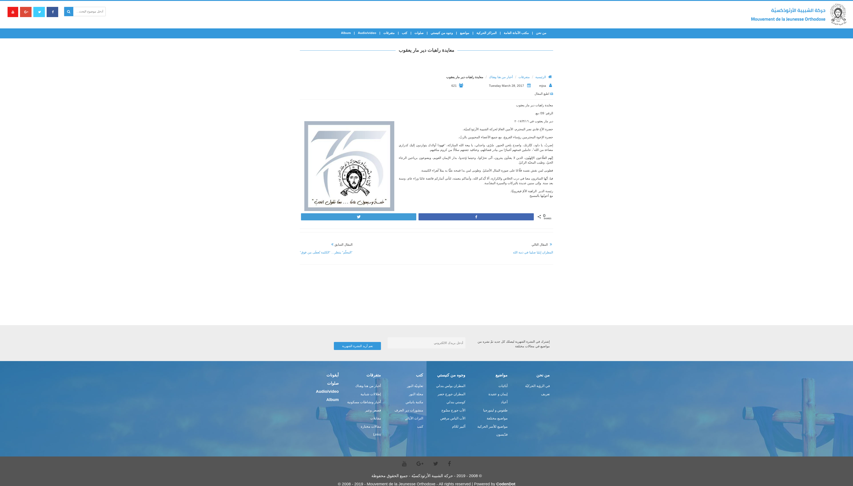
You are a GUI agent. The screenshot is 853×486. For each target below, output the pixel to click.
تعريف (545, 394)
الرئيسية (540, 77)
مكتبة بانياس (414, 402)
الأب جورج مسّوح (453, 410)
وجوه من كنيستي (442, 33)
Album (346, 33)
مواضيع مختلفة (497, 418)
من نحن (541, 33)
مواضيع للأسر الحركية (492, 426)
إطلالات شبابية (371, 394)
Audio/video (367, 33)
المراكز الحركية (486, 33)
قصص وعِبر (373, 410)
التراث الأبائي (414, 418)
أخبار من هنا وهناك (501, 77)
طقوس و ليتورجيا (495, 410)
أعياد (504, 402)
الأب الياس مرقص (452, 418)
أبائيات (503, 386)
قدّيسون (502, 434)
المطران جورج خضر (451, 394)
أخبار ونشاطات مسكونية (364, 402)
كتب (404, 33)
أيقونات (333, 375)
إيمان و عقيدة (498, 394)
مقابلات (375, 418)
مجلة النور (416, 394)
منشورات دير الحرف (409, 410)
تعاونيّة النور (415, 386)
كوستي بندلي (455, 402)
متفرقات (389, 33)
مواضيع (464, 33)
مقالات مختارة (371, 426)
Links (377, 434)
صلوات (419, 33)
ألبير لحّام (458, 426)
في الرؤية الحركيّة (537, 386)
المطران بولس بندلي (450, 386)
